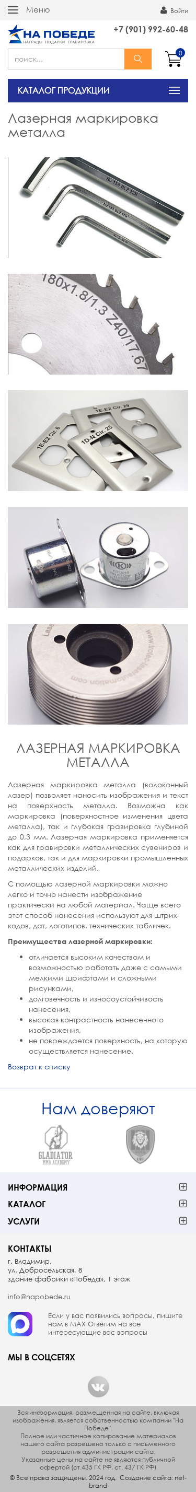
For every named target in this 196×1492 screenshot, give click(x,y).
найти (138, 59)
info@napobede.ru (39, 1296)
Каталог (26, 1204)
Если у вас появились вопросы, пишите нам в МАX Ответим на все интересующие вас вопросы (115, 1324)
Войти (178, 10)
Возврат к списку (39, 1066)
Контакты (30, 1248)
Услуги (24, 1221)
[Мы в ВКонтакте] (98, 1386)
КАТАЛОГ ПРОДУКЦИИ (64, 90)
